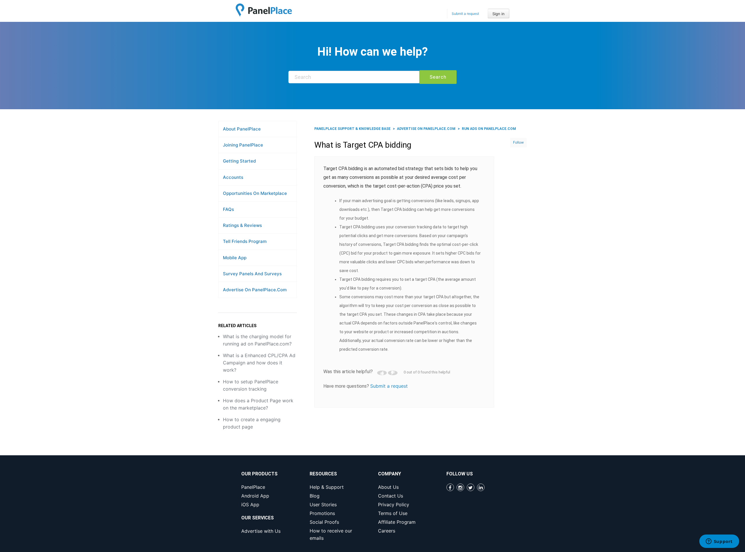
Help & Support (327, 487)
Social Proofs (324, 522)
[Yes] (382, 373)
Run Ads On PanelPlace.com (489, 129)
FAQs (228, 209)
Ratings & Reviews (242, 225)
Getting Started (239, 161)
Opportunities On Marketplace (255, 193)
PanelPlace (253, 487)
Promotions (322, 513)
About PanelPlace (242, 129)
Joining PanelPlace (243, 145)
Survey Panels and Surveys (252, 273)
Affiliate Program (397, 522)
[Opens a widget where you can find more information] (719, 542)
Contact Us (390, 496)
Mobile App (234, 257)
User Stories (323, 504)
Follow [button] (518, 142)
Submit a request (465, 13)
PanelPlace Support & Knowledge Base (352, 129)
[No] (393, 373)
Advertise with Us (261, 531)
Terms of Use (392, 513)
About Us (388, 487)
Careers (386, 531)
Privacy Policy (393, 504)
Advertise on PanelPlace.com (426, 129)
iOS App (250, 504)
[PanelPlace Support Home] (264, 10)
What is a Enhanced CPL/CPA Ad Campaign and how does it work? (259, 362)
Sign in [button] (498, 13)
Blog (315, 496)
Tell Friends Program (245, 241)
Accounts (233, 177)
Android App (255, 496)
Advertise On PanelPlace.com (255, 289)
